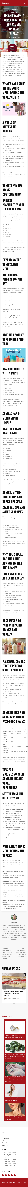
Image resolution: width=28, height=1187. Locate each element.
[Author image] (5, 999)
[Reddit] (15, 1175)
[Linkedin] (12, 1175)
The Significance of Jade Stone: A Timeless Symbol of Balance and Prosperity (15, 1056)
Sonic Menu (14, 12)
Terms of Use (5, 1143)
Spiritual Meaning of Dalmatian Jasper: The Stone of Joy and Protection (14, 1079)
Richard (11, 37)
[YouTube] (9, 1175)
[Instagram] (6, 1175)
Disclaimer (5, 1145)
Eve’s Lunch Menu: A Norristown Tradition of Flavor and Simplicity (13, 994)
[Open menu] (24, 3)
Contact (4, 1140)
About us (4, 1136)
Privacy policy (5, 1138)
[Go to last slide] (4, 987)
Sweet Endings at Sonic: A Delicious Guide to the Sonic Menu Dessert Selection (7, 953)
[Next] (23, 987)
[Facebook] (3, 1175)
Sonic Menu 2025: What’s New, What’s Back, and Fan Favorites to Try (21, 952)
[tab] (10, 1003)
